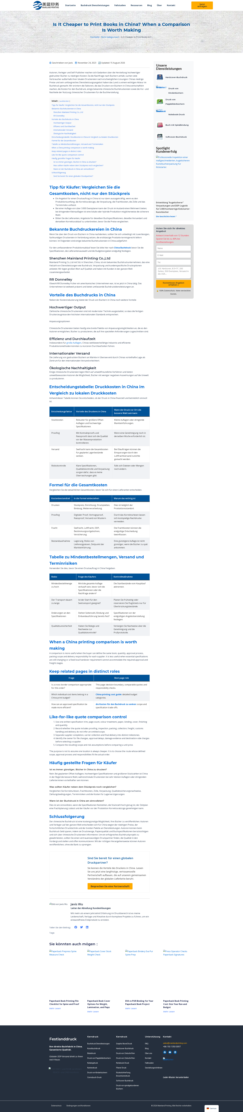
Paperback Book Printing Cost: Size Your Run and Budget (175, 1004)
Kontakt (171, 5)
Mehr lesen (55, 1009)
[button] (75, 927)
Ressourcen (136, 5)
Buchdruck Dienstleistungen (95, 5)
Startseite (70, 5)
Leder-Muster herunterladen (176, 1077)
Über (159, 5)
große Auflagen (73, 342)
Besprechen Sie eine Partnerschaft (110, 886)
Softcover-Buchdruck (176, 137)
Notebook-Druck (176, 114)
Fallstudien (120, 5)
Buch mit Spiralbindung (177, 125)
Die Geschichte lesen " (166, 216)
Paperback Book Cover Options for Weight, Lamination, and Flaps (98, 1004)
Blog (149, 5)
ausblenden (64, 101)
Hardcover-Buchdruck (176, 77)
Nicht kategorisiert (110, 37)
